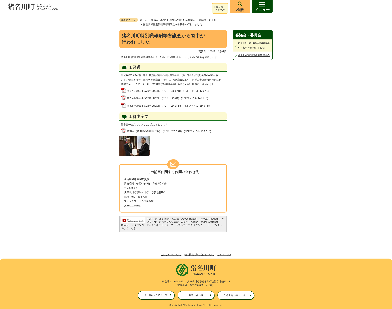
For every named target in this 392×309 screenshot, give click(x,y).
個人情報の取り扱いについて (199, 254)
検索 (240, 10)
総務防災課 (176, 20)
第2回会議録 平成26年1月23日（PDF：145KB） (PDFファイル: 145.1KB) (167, 98)
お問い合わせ (196, 295)
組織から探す (158, 20)
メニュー (262, 10)
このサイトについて (171, 254)
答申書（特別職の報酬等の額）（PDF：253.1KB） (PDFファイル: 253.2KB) (169, 131)
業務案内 (190, 20)
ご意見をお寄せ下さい (236, 295)
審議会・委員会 (207, 20)
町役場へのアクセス (156, 295)
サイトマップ (224, 254)
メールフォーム (132, 205)
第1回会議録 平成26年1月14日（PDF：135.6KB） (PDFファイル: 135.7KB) (168, 91)
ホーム (143, 20)
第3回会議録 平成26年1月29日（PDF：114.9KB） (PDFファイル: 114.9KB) (168, 105)
